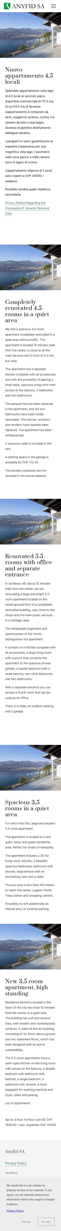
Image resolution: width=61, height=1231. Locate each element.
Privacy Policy (16, 1163)
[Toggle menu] (53, 6)
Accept (46, 1221)
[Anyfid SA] (24, 6)
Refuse (26, 1221)
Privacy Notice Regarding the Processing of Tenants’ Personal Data (27, 208)
